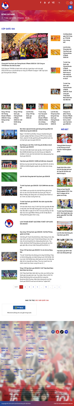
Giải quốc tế (41, 336)
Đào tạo (17, 348)
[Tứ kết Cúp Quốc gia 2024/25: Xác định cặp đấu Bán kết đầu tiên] (9, 208)
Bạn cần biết (5, 375)
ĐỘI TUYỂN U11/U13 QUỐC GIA (30, 338)
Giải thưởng (29, 354)
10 (46, 287)
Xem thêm (7, 337)
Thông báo (20, 18)
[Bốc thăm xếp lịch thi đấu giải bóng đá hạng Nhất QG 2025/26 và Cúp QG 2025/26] (9, 134)
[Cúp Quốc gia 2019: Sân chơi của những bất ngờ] (65, 243)
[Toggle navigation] (70, 7)
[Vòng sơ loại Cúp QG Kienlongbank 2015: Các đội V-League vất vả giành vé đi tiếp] (65, 182)
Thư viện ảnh (30, 376)
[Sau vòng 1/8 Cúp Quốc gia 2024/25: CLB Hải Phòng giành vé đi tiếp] (9, 238)
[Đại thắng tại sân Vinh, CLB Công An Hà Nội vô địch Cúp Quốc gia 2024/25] (9, 150)
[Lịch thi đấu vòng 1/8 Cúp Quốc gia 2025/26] (31, 106)
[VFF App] (53, 2)
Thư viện (29, 369)
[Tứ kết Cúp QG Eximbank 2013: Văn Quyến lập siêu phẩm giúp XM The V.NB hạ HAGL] (65, 204)
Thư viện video (30, 373)
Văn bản (16, 375)
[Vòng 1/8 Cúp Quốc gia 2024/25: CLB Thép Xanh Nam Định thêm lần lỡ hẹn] (9, 274)
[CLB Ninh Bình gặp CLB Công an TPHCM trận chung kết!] (55, 38)
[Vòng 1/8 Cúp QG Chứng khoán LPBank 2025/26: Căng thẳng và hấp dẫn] (6, 106)
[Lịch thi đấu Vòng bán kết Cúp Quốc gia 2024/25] (9, 177)
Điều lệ (27, 18)
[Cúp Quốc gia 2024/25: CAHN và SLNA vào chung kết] (9, 164)
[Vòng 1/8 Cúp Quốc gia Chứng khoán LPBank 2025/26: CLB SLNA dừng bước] (18, 106)
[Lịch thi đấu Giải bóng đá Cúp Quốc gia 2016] (65, 226)
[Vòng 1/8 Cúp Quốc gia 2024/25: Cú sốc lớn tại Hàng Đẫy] (9, 256)
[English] (71, 2)
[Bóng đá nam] (2, 18)
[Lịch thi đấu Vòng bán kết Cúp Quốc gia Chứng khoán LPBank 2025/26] (55, 52)
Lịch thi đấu (12, 18)
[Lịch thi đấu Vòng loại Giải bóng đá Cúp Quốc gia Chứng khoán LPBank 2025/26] (55, 106)
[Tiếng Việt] (67, 2)
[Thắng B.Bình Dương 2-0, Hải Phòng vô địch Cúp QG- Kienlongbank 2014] (65, 138)
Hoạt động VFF (18, 328)
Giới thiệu (4, 330)
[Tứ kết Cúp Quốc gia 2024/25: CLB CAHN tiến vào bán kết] (9, 191)
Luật (15, 379)
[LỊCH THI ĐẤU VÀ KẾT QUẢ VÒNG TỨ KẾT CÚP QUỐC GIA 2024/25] (9, 223)
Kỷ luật (28, 357)
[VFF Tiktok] (49, 3)
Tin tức (6, 18)
